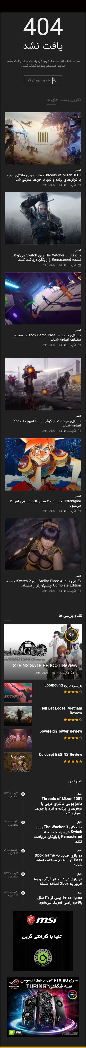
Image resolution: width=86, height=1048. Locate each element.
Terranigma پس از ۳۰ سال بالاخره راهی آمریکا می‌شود (45, 503)
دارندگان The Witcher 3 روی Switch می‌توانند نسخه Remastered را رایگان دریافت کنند (46, 257)
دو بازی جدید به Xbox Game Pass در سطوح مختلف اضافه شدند (47, 337)
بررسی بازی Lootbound (63, 685)
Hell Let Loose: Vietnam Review (61, 711)
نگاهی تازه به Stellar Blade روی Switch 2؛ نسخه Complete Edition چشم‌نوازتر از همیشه (43, 583)
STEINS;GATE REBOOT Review (45, 666)
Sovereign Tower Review (60, 731)
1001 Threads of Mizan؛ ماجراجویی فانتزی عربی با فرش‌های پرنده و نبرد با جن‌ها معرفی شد (44, 177)
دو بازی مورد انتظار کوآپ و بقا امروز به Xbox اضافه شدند (47, 423)
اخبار (78, 170)
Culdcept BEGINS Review (60, 755)
